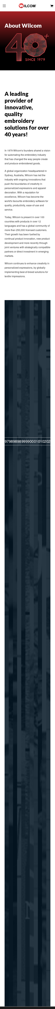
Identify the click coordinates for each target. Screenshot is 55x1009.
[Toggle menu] (4, 6)
